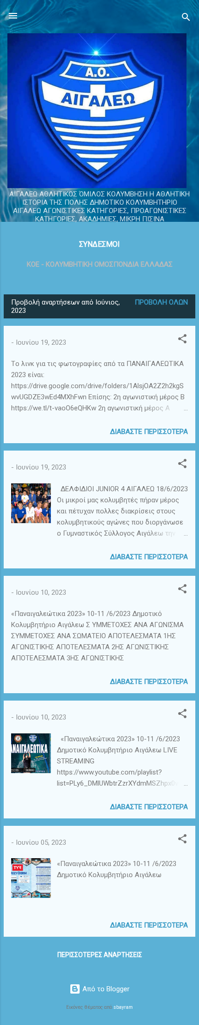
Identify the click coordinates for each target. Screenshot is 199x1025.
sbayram (123, 1007)
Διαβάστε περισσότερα (149, 431)
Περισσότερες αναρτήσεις (99, 954)
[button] (182, 340)
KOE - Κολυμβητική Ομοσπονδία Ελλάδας (100, 264)
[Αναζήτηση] (186, 19)
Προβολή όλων (161, 302)
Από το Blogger (105, 989)
